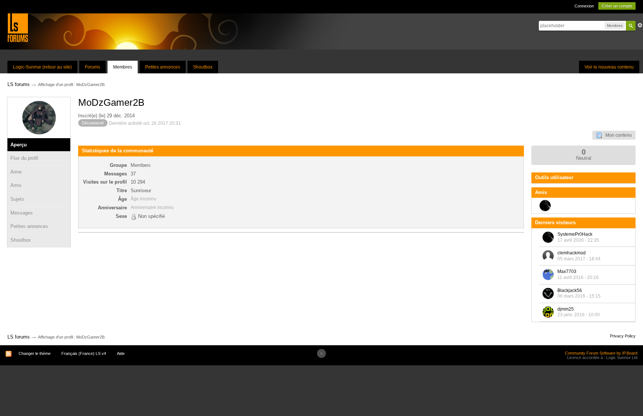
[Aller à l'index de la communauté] (17, 27)
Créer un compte (617, 6)
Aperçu (18, 144)
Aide (121, 353)
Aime (16, 172)
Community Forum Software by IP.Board (601, 353)
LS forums (18, 337)
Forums (92, 67)
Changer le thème (35, 353)
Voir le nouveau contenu (609, 67)
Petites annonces (162, 67)
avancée (640, 25)
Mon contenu (617, 135)
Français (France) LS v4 (83, 353)
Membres (122, 67)
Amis (16, 185)
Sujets (17, 199)
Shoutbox (202, 67)
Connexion (584, 6)
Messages (21, 213)
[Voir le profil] (548, 237)
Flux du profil (24, 158)
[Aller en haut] (321, 353)
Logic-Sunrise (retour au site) (42, 67)
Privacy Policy (623, 336)
